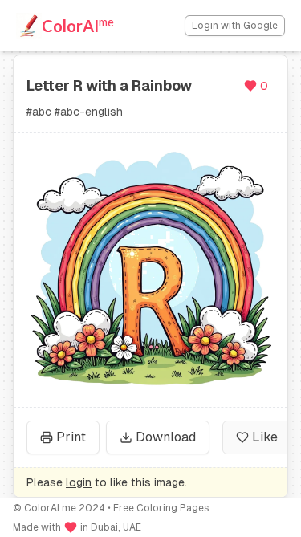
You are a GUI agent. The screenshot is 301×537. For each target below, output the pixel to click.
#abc (38, 111)
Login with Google (235, 25)
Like (265, 437)
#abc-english (89, 111)
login (79, 482)
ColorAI (78, 24)
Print (71, 437)
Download (166, 437)
